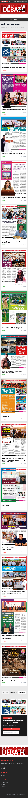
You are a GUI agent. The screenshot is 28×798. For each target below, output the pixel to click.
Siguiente (21, 692)
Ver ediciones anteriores (10, 732)
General (3, 775)
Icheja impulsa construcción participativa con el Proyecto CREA (15, 1)
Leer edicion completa (12, 729)
